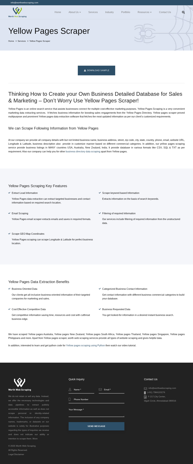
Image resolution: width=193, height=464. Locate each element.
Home (11, 41)
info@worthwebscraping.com (162, 388)
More (35, 438)
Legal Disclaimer (16, 454)
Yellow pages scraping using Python (85, 345)
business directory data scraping (83, 151)
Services (22, 41)
